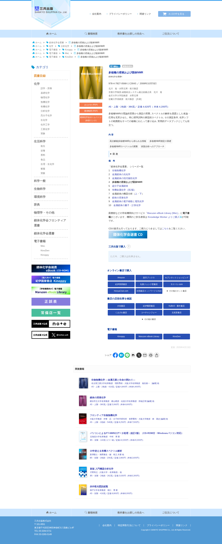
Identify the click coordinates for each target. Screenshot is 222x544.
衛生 (43, 146)
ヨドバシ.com (177, 284)
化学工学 (45, 124)
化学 (37, 83)
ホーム (53, 33)
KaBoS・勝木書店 (177, 306)
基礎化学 (45, 93)
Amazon (121, 277)
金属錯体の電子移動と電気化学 (128, 201)
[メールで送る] (144, 355)
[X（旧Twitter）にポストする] (139, 355)
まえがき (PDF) (91, 105)
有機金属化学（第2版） (124, 189)
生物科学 (40, 188)
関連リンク (145, 14)
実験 (43, 133)
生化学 (44, 120)
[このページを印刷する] (150, 355)
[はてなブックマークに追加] (121, 355)
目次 (115, 154)
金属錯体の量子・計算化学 (127, 205)
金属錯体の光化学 (121, 174)
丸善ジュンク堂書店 (149, 284)
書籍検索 (93, 33)
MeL (43, 246)
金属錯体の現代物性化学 (124, 178)
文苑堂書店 (177, 312)
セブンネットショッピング (176, 277)
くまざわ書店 (121, 312)
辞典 (37, 204)
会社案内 (96, 14)
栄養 (43, 150)
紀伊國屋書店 (149, 306)
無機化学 (45, 102)
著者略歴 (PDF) (91, 111)
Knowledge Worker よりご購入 (163, 217)
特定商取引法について (129, 525)
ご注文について (170, 33)
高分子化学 (46, 115)
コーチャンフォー (149, 312)
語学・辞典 (46, 88)
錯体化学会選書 (44, 233)
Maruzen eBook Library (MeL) (162, 213)
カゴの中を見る (176, 14)
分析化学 (45, 111)
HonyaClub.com (121, 291)
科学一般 (40, 180)
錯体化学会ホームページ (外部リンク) (91, 119)
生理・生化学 (47, 164)
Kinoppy (45, 255)
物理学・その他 (44, 212)
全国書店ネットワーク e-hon (149, 291)
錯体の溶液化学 (120, 197)
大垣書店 (121, 306)
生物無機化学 (119, 170)
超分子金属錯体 (120, 186)
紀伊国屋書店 (121, 284)
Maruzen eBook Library (149, 336)
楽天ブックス (149, 277)
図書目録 (40, 75)
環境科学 (40, 196)
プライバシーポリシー (120, 14)
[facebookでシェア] (115, 355)
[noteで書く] (133, 355)
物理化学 (45, 97)
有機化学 (45, 106)
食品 (43, 159)
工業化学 (45, 129)
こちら (165, 228)
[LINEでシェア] (127, 355)
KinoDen (45, 250)
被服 (43, 168)
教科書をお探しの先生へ (131, 33)
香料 (43, 155)
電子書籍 (40, 241)
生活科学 (40, 141)
